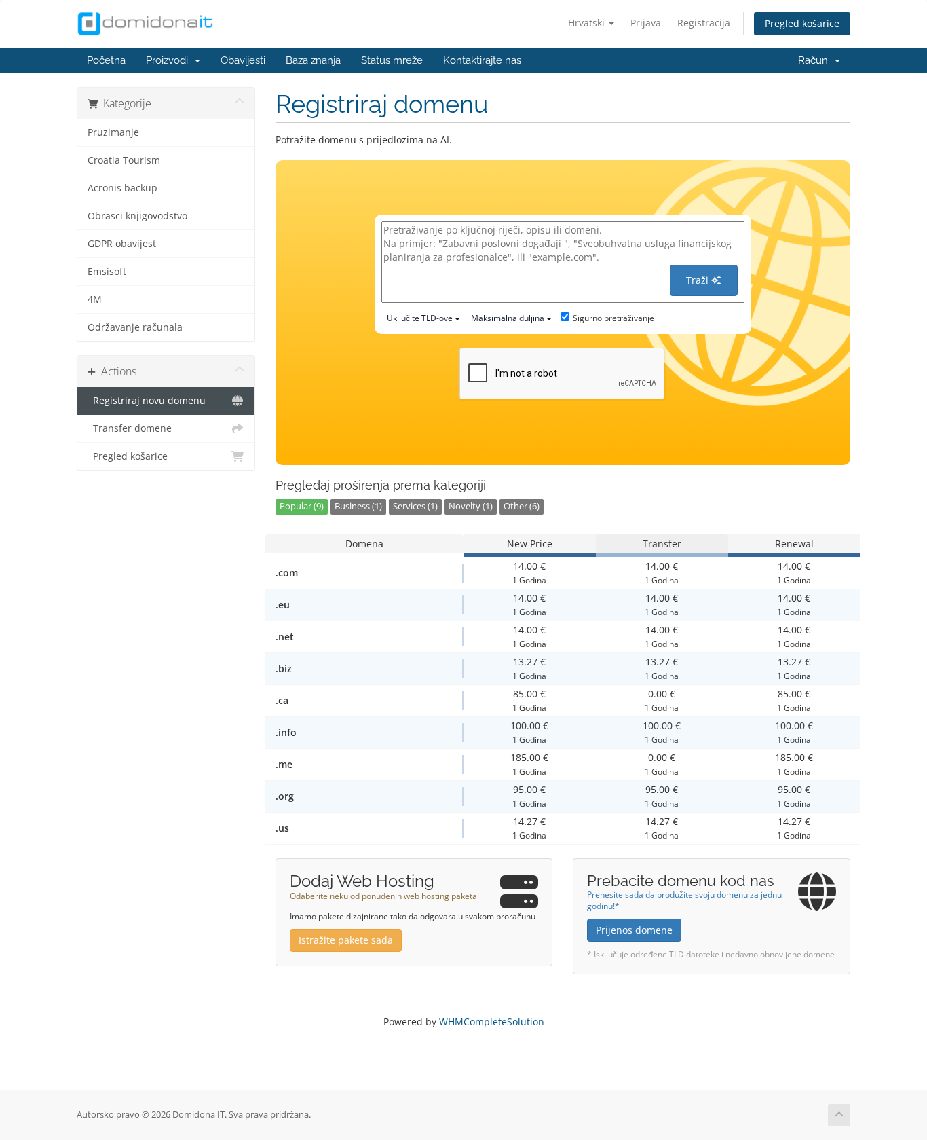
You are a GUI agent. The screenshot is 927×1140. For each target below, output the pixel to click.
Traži (698, 280)
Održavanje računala (135, 327)
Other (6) (522, 506)
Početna (106, 60)
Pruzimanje (113, 132)
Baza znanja (313, 60)
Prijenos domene (634, 929)
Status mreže (392, 60)
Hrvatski (587, 22)
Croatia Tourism (124, 160)
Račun (815, 60)
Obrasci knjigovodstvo (137, 216)
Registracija (703, 22)
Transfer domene (130, 428)
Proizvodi (169, 60)
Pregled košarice (802, 23)
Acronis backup (122, 188)
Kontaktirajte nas (482, 60)
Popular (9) (302, 506)
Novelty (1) (471, 506)
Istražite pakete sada (346, 940)
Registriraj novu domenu (147, 400)
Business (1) (358, 506)
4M (95, 299)
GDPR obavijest (122, 244)
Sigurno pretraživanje (613, 318)
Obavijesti (243, 60)
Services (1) (415, 506)
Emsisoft (107, 271)
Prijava (645, 22)
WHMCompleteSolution (491, 1021)
